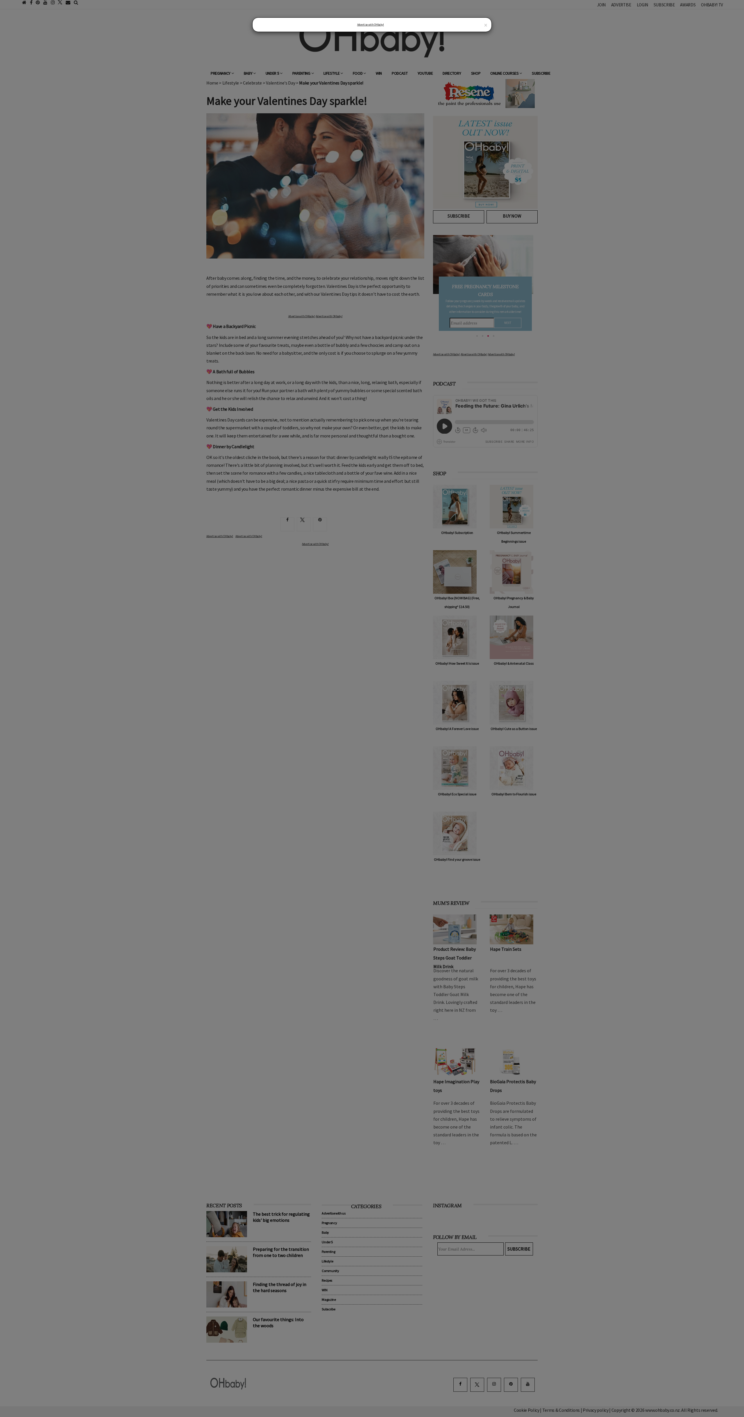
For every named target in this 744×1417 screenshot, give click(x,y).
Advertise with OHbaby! (370, 24)
